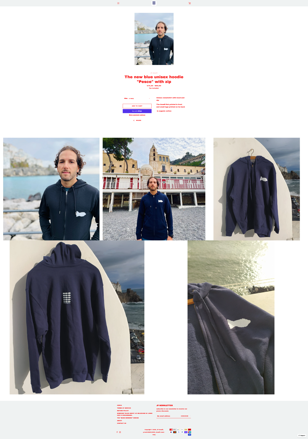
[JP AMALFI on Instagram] (120, 432)
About (119, 420)
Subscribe (185, 416)
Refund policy (123, 410)
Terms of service (124, 408)
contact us (121, 423)
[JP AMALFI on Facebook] (117, 432)
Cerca (119, 405)
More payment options (137, 115)
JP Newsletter (164, 405)
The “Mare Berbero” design (128, 418)
